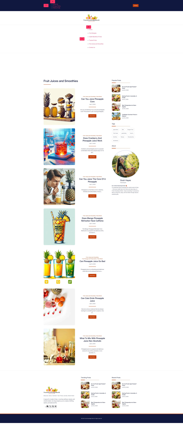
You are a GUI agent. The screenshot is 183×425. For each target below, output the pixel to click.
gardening (124, 133)
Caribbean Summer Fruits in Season (129, 115)
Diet (123, 129)
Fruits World (99, 96)
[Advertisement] (91, 65)
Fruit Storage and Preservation (89, 258)
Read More (93, 116)
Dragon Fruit (130, 129)
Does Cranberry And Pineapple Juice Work (92, 139)
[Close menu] (52, 1)
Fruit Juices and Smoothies (89, 96)
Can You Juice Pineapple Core (92, 100)
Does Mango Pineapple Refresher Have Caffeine (92, 219)
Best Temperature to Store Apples (129, 106)
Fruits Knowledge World (89, 418)
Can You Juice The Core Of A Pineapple (92, 180)
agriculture (115, 129)
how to (131, 133)
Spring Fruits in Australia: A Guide (129, 96)
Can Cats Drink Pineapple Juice (92, 299)
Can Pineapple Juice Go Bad (92, 261)
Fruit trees (115, 133)
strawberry (115, 140)
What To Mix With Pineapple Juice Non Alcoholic (92, 339)
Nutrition (115, 137)
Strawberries (131, 137)
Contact (136, 5)
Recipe (122, 137)
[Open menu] (46, 5)
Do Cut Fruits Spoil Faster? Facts (129, 87)
